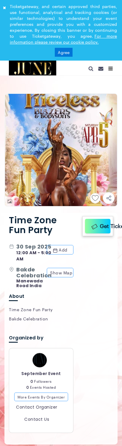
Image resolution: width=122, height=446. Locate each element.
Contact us (36, 422)
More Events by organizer (41, 399)
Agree (64, 52)
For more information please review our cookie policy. (63, 39)
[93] (32, 68)
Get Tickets (103, 225)
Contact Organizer (36, 410)
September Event (41, 376)
